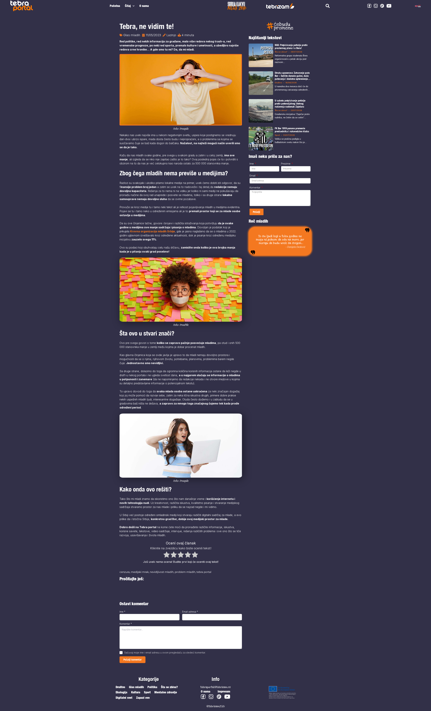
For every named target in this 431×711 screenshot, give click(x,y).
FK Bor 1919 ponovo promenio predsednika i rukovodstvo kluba (292, 130)
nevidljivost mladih (162, 572)
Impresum (224, 691)
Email (253, 175)
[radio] (166, 555)
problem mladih (185, 572)
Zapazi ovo (143, 697)
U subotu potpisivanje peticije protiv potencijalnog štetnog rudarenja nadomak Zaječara (290, 103)
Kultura (135, 692)
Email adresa (190, 611)
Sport (277, 135)
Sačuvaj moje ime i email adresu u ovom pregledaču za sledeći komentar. (165, 652)
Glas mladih (131, 35)
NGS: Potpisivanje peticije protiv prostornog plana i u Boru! (291, 46)
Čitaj (128, 6)
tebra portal (203, 572)
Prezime (286, 163)
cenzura (125, 572)
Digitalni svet (124, 697)
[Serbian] (419, 6)
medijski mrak (140, 572)
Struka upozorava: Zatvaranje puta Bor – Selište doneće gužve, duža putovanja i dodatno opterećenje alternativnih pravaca (292, 75)
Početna (115, 6)
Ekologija (121, 692)
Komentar (126, 623)
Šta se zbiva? (281, 52)
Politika (152, 687)
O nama (144, 6)
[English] (416, 6)
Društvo (278, 82)
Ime (122, 611)
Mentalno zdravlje (165, 692)
